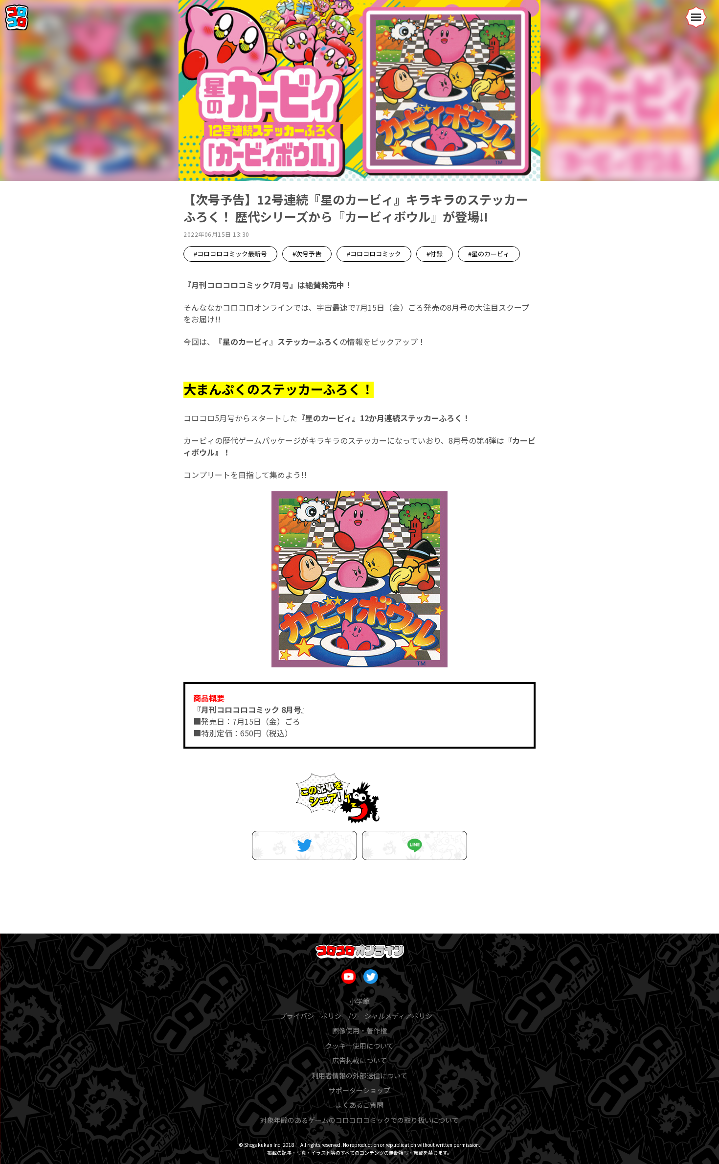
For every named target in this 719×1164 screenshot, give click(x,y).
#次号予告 (306, 253)
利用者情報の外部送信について (359, 1075)
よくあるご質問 (359, 1105)
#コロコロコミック (374, 253)
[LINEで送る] (414, 845)
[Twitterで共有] (304, 845)
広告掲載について (359, 1060)
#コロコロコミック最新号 (230, 253)
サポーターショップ (359, 1090)
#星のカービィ (489, 253)
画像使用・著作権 (359, 1030)
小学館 (359, 1001)
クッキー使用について (359, 1045)
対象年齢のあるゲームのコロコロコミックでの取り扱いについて (359, 1120)
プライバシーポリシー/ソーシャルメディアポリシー (359, 1016)
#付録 (435, 253)
